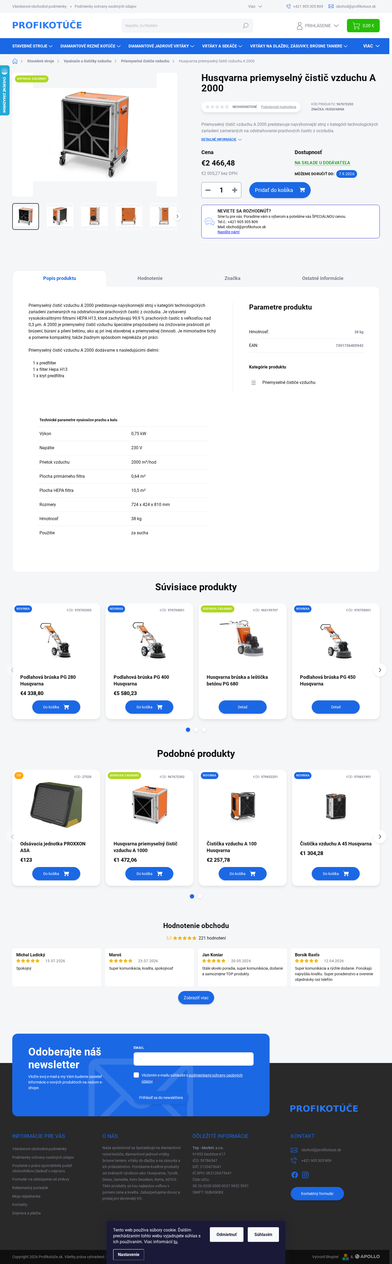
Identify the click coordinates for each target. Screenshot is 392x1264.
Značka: (327, 109)
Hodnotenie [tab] (150, 278)
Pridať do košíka (274, 190)
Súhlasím (263, 1234)
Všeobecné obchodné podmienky (39, 6)
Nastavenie (128, 1254)
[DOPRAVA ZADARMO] (243, 638)
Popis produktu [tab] (59, 278)
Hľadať (245, 25)
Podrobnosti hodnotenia (278, 107)
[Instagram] (305, 1174)
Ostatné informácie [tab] (322, 278)
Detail (242, 707)
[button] (188, 729)
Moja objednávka (26, 1196)
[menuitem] (33, 46)
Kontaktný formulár (317, 1193)
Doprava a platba (26, 1213)
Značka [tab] (233, 278)
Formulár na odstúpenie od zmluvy (40, 1179)
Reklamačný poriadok (30, 1188)
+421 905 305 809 (316, 1160)
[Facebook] (295, 1174)
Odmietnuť (227, 1234)
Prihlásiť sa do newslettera (161, 1098)
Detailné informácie (218, 139)
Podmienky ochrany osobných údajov (106, 6)
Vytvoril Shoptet (325, 1257)
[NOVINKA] (56, 638)
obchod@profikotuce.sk (321, 1150)
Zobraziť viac (196, 997)
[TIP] (56, 805)
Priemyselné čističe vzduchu (288, 382)
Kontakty (19, 1204)
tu (175, 1241)
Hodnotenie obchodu (196, 926)
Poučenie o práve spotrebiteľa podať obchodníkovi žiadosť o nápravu (42, 1168)
